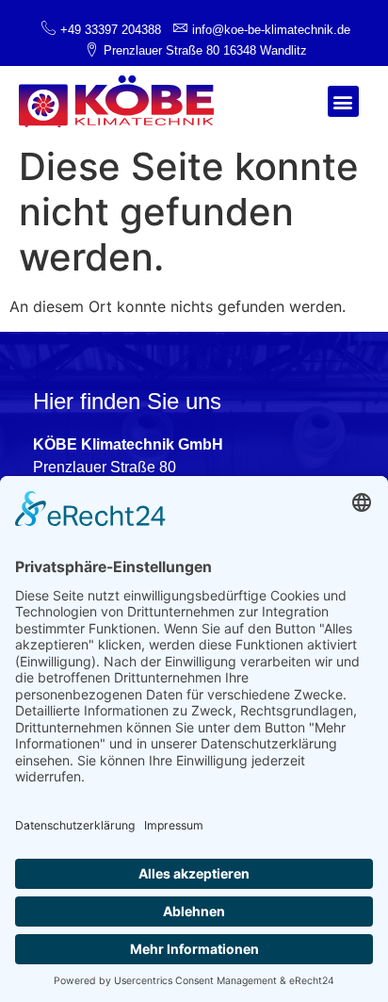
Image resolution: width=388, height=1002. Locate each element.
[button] (343, 101)
